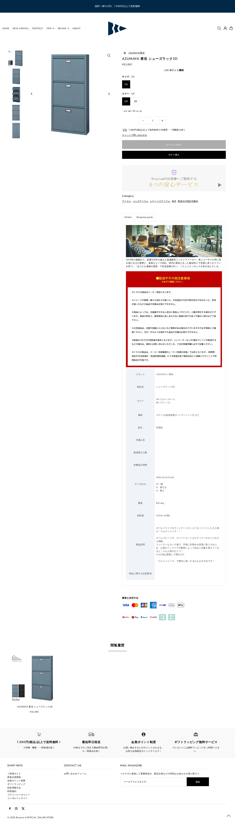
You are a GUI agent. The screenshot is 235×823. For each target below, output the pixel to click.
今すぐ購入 (174, 154)
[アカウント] (225, 28)
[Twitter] (23, 808)
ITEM (49, 28)
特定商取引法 (14, 787)
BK (136, 101)
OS (126, 84)
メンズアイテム (141, 201)
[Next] (109, 94)
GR (126, 101)
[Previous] (32, 94)
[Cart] (231, 28)
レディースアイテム (160, 201)
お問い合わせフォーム (75, 773)
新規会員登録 (14, 777)
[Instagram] (16, 808)
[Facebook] (10, 808)
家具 (174, 201)
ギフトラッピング (16, 784)
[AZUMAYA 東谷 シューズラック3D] (35, 677)
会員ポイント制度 (16, 780)
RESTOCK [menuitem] (37, 28)
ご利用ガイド (14, 773)
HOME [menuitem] (5, 28)
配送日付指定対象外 (188, 201)
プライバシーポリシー (18, 794)
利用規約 (11, 791)
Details (128, 217)
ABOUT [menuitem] (76, 28)
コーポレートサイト (17, 798)
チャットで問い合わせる (134, 135)
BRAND (62, 28)
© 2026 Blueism (15, 817)
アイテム (126, 201)
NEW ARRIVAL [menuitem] (21, 28)
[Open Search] (219, 28)
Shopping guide (144, 217)
